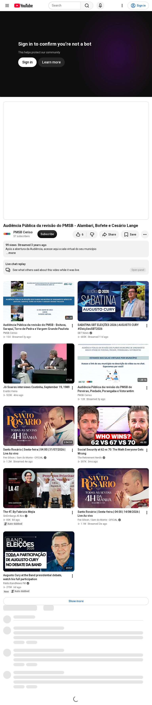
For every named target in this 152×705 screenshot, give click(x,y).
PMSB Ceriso (23, 232)
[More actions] (145, 234)
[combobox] (66, 5)
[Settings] (122, 5)
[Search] (87, 6)
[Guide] (7, 5)
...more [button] (11, 252)
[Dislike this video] (92, 234)
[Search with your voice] (100, 6)
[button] (76, 267)
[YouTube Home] (23, 5)
